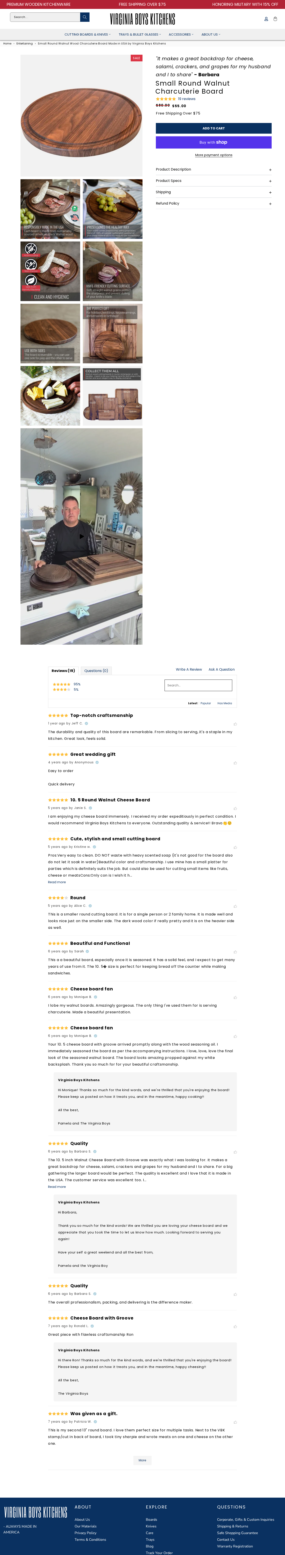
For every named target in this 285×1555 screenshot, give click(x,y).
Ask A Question (222, 669)
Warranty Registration (235, 1546)
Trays (150, 1539)
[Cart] (274, 19)
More (142, 1460)
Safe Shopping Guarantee (237, 1533)
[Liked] (235, 724)
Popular (206, 703)
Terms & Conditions (90, 1539)
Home (7, 43)
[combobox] (50, 17)
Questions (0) (96, 670)
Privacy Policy (85, 1533)
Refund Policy (167, 203)
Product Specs (168, 180)
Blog (149, 1546)
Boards (151, 1519)
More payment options (213, 155)
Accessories (180, 34)
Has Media (225, 703)
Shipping (163, 192)
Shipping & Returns (232, 1526)
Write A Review (189, 669)
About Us (210, 34)
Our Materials (86, 1526)
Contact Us (226, 1539)
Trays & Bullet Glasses (138, 34)
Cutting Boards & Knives (86, 34)
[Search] (85, 17)
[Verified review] (86, 723)
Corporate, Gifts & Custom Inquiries (245, 1519)
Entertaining (24, 43)
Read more (57, 882)
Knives (151, 1526)
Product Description (173, 169)
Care (149, 1533)
